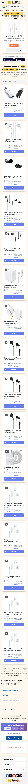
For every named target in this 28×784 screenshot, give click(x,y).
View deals (14, 45)
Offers (21, 728)
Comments (7, 728)
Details (16, 111)
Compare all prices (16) (14, 50)
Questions (15, 728)
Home (1, 10)
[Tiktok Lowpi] (20, 775)
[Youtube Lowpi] (14, 775)
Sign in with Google (14, 738)
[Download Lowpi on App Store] (19, 59)
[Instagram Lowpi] (17, 775)
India (7, 10)
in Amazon (14, 115)
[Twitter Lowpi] (10, 775)
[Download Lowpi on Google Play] (8, 59)
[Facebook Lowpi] (7, 775)
